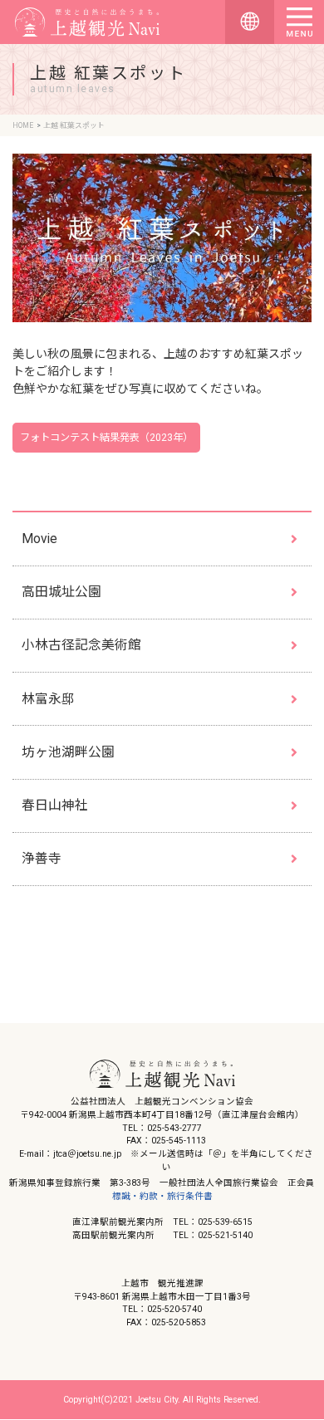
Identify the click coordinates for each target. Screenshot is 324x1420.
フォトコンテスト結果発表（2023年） (106, 437)
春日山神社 (55, 805)
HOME (22, 125)
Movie (39, 538)
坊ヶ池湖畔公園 (68, 752)
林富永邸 (48, 699)
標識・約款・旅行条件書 (162, 1196)
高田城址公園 (61, 592)
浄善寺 (41, 858)
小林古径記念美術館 (81, 645)
